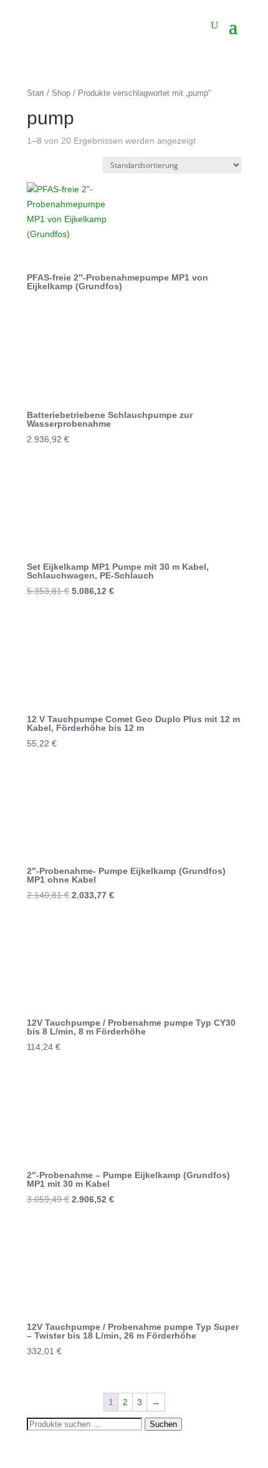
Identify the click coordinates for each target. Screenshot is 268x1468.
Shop (61, 93)
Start (35, 93)
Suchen (163, 1424)
